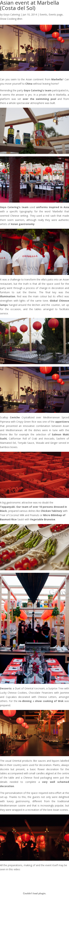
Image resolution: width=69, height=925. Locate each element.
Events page (56, 14)
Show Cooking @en (11, 18)
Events (43, 14)
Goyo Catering (11, 14)
